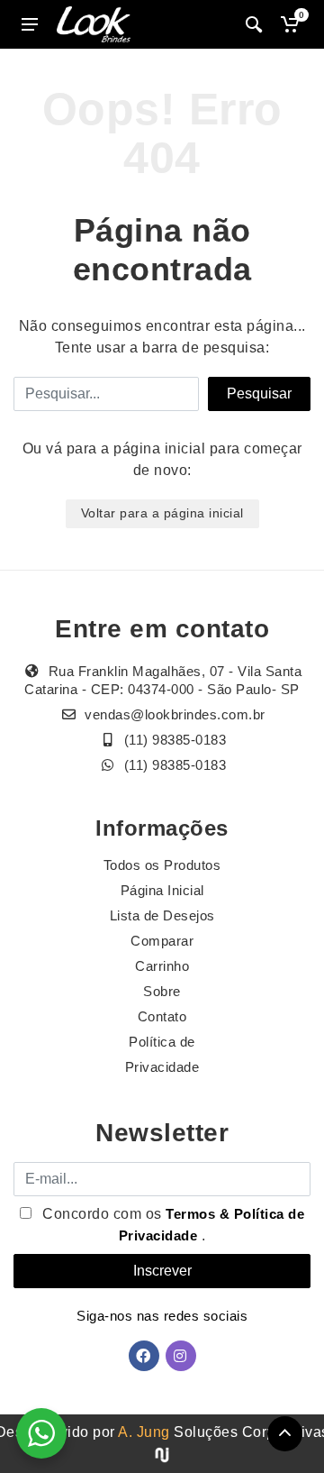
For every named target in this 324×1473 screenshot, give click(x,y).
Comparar (162, 940)
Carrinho (162, 966)
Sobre (162, 991)
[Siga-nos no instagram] (181, 1355)
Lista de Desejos (162, 915)
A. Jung (144, 1432)
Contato (162, 1016)
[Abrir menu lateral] (30, 24)
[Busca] (254, 24)
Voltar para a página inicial (162, 513)
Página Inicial (162, 890)
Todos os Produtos (162, 865)
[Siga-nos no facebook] (144, 1355)
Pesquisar (259, 393)
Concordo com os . (172, 1224)
